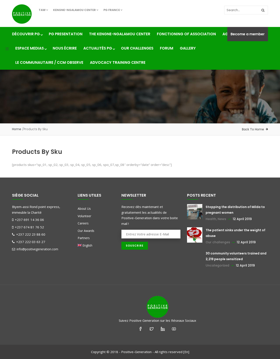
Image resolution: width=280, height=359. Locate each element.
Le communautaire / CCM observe (49, 62)
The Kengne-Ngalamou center (119, 34)
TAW (42, 10)
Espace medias (29, 48)
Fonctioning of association (186, 34)
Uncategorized (217, 265)
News (222, 219)
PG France (111, 10)
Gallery (188, 48)
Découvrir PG (26, 34)
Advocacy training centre (117, 62)
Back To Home (253, 129)
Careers (83, 223)
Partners (84, 238)
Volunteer (84, 216)
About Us (84, 208)
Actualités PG (97, 48)
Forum (166, 48)
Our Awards (86, 231)
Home (16, 129)
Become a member (248, 34)
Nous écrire (65, 48)
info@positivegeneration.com (37, 249)
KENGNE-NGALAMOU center (74, 10)
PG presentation (65, 34)
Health (211, 219)
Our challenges (137, 48)
